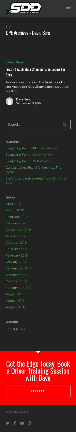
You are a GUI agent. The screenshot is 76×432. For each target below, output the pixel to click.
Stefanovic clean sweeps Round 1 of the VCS (36, 180)
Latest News (15, 62)
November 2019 (18, 236)
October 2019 (16, 242)
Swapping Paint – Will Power (28, 161)
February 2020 (17, 217)
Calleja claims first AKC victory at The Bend (34, 170)
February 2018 (17, 255)
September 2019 (19, 249)
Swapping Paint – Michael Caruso (31, 148)
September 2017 (18, 268)
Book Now (38, 391)
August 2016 (15, 294)
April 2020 (13, 204)
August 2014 (15, 307)
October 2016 (16, 281)
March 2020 (15, 210)
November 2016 (18, 275)
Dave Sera (23, 99)
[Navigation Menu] (68, 8)
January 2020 (16, 223)
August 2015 (15, 301)
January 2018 (16, 262)
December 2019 (18, 230)
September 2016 (18, 288)
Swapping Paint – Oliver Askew (29, 155)
